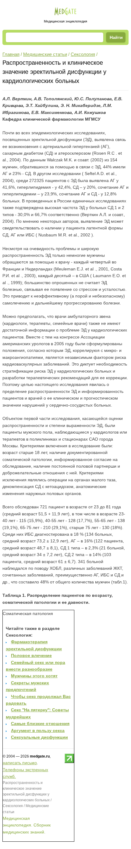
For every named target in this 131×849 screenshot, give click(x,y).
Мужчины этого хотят (34, 675)
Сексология (83, 54)
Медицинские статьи (45, 54)
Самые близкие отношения (40, 723)
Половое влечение (31, 655)
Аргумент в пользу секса (38, 730)
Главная (10, 54)
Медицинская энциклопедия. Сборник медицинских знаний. (27, 825)
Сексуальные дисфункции (39, 737)
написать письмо (20, 762)
